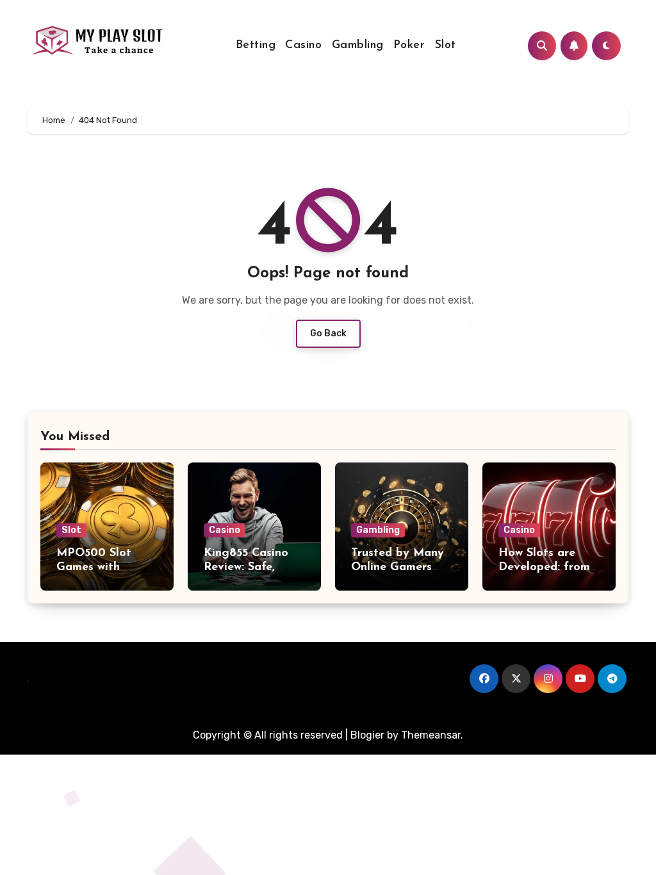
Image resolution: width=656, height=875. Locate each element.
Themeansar (431, 735)
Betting (256, 45)
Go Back (328, 333)
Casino (303, 45)
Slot (445, 45)
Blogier (367, 735)
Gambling (358, 45)
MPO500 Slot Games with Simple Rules (93, 567)
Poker (409, 45)
